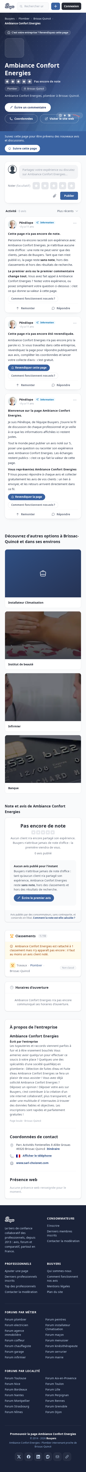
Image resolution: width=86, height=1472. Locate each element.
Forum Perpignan (57, 1395)
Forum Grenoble (56, 1406)
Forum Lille (52, 1389)
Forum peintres (55, 1319)
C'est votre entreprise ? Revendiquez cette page (40, 32)
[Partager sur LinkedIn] (38, 1457)
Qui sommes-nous (59, 1271)
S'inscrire (53, 1226)
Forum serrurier (56, 1351)
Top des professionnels (20, 1286)
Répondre (63, 308)
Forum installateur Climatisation (57, 1327)
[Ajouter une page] (55, 6)
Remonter (28, 308)
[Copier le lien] (67, 1457)
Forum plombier (15, 1319)
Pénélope (26, 223)
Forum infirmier (15, 1357)
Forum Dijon (53, 1412)
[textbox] (48, 172)
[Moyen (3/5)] (53, 185)
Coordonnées (23, 119)
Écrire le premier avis (36, 898)
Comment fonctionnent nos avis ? (33, 298)
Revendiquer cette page (31, 367)
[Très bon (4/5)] (62, 185)
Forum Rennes (55, 1401)
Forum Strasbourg (17, 1406)
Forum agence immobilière (14, 1333)
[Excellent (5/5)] (71, 185)
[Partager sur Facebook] (29, 1457)
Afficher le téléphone (37, 1156)
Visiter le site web (62, 119)
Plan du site (55, 1292)
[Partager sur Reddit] (48, 1457)
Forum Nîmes (14, 1412)
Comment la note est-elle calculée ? (54, 917)
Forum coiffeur (15, 1340)
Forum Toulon (54, 1384)
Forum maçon (54, 1335)
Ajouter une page (16, 1271)
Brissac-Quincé (20, 971)
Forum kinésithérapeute (61, 1346)
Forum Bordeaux (16, 1389)
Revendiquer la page (28, 497)
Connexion (71, 6)
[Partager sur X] (19, 1457)
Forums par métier (20, 1312)
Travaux (22, 965)
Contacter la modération (63, 1241)
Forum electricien (16, 1325)
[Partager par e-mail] (57, 1457)
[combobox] (33, 6)
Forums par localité (22, 1371)
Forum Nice (12, 1384)
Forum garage (14, 1351)
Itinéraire (53, 1149)
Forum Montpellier (17, 1401)
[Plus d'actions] (75, 223)
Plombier (12, 88)
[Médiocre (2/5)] (45, 185)
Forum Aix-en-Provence (60, 1378)
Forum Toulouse (15, 1378)
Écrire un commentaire (30, 107)
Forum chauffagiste (18, 1346)
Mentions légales (58, 1286)
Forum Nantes (14, 1395)
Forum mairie (54, 1357)
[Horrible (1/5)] (36, 185)
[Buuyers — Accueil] (10, 6)
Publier (69, 196)
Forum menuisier (56, 1340)
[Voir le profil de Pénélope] (12, 224)
